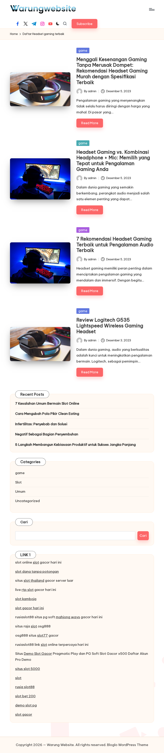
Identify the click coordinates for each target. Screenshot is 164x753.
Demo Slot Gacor (38, 653)
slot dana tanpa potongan (37, 571)
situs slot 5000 (27, 669)
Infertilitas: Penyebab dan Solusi (41, 424)
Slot (18, 482)
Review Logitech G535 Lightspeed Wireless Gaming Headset (109, 325)
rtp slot (28, 590)
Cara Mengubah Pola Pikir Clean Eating (47, 413)
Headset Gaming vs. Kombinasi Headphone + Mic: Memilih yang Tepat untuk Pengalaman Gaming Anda (113, 160)
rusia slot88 (25, 687)
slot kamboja (25, 599)
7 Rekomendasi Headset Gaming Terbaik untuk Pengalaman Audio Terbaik (114, 244)
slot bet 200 (25, 696)
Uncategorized (27, 501)
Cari (24, 522)
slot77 (42, 635)
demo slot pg (26, 705)
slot (36, 562)
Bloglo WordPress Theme (127, 745)
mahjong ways (68, 617)
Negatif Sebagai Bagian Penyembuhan (46, 434)
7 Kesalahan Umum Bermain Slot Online (47, 403)
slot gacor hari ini (29, 608)
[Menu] (151, 9)
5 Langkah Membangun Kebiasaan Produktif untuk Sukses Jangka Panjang (75, 444)
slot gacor (23, 714)
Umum (20, 491)
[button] (84, 23)
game (82, 51)
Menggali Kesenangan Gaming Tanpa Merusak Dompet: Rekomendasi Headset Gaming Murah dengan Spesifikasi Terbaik (112, 70)
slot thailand (34, 580)
